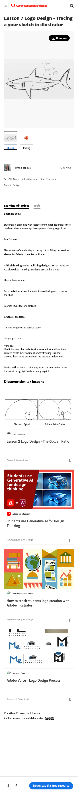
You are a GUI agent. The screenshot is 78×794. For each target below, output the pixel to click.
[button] (72, 6)
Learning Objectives (16, 205)
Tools (37, 205)
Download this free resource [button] (51, 785)
